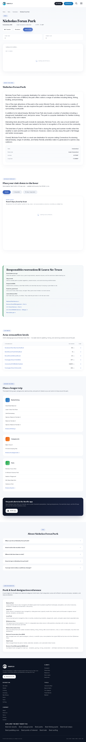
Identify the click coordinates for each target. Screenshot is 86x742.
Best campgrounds (26, 727)
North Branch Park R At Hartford (13, 351)
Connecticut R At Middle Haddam (14, 364)
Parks (9, 11)
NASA (79, 738)
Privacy (4, 717)
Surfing (4, 702)
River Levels (47, 675)
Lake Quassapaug (9, 413)
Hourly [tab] (6, 192)
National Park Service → (12, 301)
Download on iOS (10, 676)
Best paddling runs (12, 730)
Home (4, 11)
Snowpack (46, 668)
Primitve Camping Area (11, 448)
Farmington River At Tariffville (13, 359)
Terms (4, 715)
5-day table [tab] (17, 192)
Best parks (39, 727)
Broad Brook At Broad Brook (12, 355)
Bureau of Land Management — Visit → (16, 304)
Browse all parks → (10, 488)
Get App (59, 3)
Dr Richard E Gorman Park (12, 472)
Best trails (43, 730)
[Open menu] (81, 3)
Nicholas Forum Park (10, 468)
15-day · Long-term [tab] (30, 192)
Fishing (5, 690)
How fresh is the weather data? (15, 547)
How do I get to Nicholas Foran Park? (16, 561)
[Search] (76, 3)
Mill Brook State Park (10, 480)
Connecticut (15, 11)
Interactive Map (48, 685)
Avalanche (46, 677)
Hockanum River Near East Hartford (14, 347)
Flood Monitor (47, 692)
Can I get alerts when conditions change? (18, 568)
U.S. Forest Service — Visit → (14, 307)
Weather (46, 695)
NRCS (76, 738)
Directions (17, 29)
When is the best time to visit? (14, 554)
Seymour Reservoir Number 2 (13, 424)
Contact (4, 719)
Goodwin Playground (10, 476)
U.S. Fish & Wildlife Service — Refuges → (17, 309)
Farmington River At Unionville (13, 368)
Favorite (7, 29)
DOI (82, 738)
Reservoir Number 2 (10, 421)
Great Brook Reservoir (10, 405)
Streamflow (47, 670)
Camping (5, 692)
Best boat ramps (66, 727)
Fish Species (47, 690)
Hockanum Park (9, 484)
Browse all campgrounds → (12, 452)
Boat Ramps (6, 695)
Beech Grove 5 (9, 444)
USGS (70, 738)
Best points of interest (29, 730)
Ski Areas (5, 685)
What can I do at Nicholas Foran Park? (17, 540)
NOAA (73, 738)
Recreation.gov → (11, 312)
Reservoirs (47, 672)
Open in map (28, 29)
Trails (4, 699)
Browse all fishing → (10, 428)
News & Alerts (47, 688)
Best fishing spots (51, 727)
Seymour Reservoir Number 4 (12, 417)
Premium (5, 712)
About (4, 710)
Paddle (4, 688)
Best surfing (53, 730)
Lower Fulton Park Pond (11, 409)
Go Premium (68, 3)
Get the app (11, 511)
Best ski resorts (11, 727)
